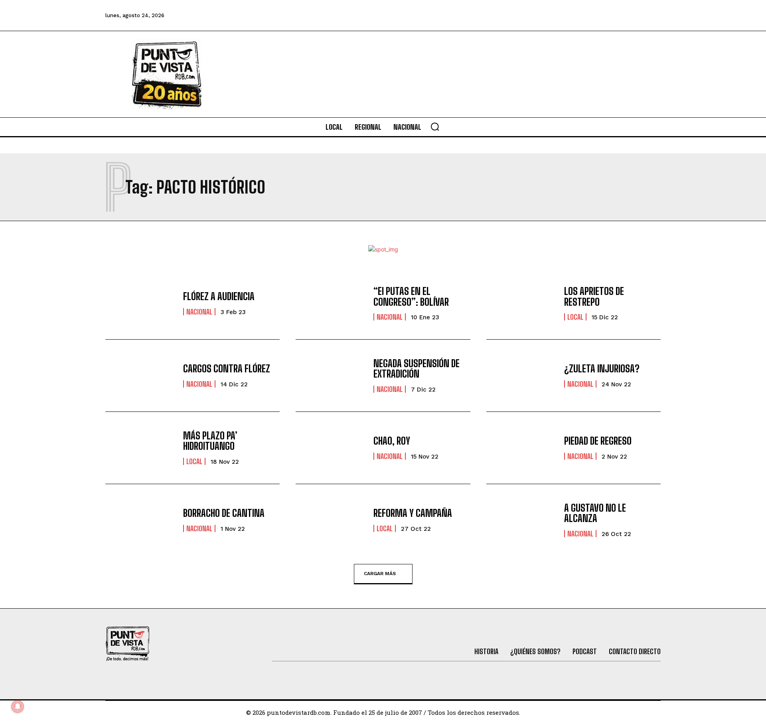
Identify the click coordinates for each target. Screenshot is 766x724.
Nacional (199, 311)
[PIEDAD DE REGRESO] (521, 448)
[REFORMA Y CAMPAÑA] (330, 520)
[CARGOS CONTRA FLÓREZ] (140, 376)
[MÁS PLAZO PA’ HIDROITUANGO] (140, 448)
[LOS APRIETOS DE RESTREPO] (521, 303)
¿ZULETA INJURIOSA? (602, 368)
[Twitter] (565, 15)
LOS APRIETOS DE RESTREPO (594, 296)
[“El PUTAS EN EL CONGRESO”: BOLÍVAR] (330, 303)
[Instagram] (608, 15)
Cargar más (380, 573)
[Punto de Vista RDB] (167, 74)
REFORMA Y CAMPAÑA (412, 513)
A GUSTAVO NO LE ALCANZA (595, 513)
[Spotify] (652, 15)
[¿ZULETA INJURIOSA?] (521, 376)
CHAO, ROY (391, 441)
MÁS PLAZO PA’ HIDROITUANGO (210, 441)
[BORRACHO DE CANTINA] (140, 520)
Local (575, 316)
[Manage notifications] (17, 706)
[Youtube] (630, 15)
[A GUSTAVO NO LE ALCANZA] (521, 520)
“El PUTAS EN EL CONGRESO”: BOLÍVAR (411, 296)
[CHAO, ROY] (330, 448)
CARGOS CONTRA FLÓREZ (226, 368)
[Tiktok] (587, 15)
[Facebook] (544, 15)
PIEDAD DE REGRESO (598, 441)
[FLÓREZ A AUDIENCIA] (140, 303)
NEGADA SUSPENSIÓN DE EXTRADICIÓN (416, 369)
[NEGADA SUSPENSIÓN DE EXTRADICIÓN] (330, 376)
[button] (434, 126)
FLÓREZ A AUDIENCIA (219, 296)
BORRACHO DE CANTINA (224, 513)
